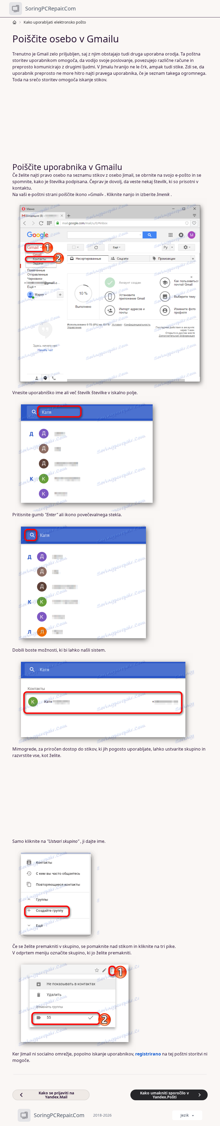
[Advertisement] (110, 122)
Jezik (185, 1115)
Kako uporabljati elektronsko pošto (55, 22)
